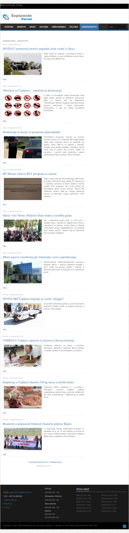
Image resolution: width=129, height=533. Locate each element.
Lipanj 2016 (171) (108, 504)
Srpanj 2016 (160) (83, 504)
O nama (7, 507)
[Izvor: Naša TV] (23, 355)
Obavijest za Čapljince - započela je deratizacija (32, 90)
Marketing (7, 503)
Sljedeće (55, 462)
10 (46, 462)
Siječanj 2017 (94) (83, 495)
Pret (36, 462)
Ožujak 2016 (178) (83, 511)
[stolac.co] (23, 230)
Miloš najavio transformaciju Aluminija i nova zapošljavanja (39, 257)
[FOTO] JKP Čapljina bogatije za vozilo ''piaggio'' (33, 299)
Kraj (59, 462)
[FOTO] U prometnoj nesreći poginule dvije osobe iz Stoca (39, 49)
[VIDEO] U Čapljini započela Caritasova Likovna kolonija (38, 340)
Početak (32, 462)
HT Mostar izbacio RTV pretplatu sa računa (29, 174)
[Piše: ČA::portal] (23, 105)
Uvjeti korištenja (10, 500)
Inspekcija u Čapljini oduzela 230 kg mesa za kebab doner (38, 382)
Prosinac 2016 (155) (109, 495)
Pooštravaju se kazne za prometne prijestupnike (31, 132)
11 (48, 462)
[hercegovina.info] (23, 188)
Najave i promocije (7, 5)
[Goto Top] (124, 526)
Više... (5, 79)
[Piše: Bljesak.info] (23, 63)
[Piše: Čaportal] (23, 313)
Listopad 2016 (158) (109, 498)
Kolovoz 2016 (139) (109, 501)
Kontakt (19, 5)
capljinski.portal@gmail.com (20, 492)
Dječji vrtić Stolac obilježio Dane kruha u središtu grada (37, 215)
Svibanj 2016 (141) (83, 508)
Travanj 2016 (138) (109, 508)
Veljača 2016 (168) (108, 511)
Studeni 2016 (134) (84, 498)
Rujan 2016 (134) (83, 501)
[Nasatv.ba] (23, 147)
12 (51, 462)
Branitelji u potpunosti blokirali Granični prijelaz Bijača (37, 424)
